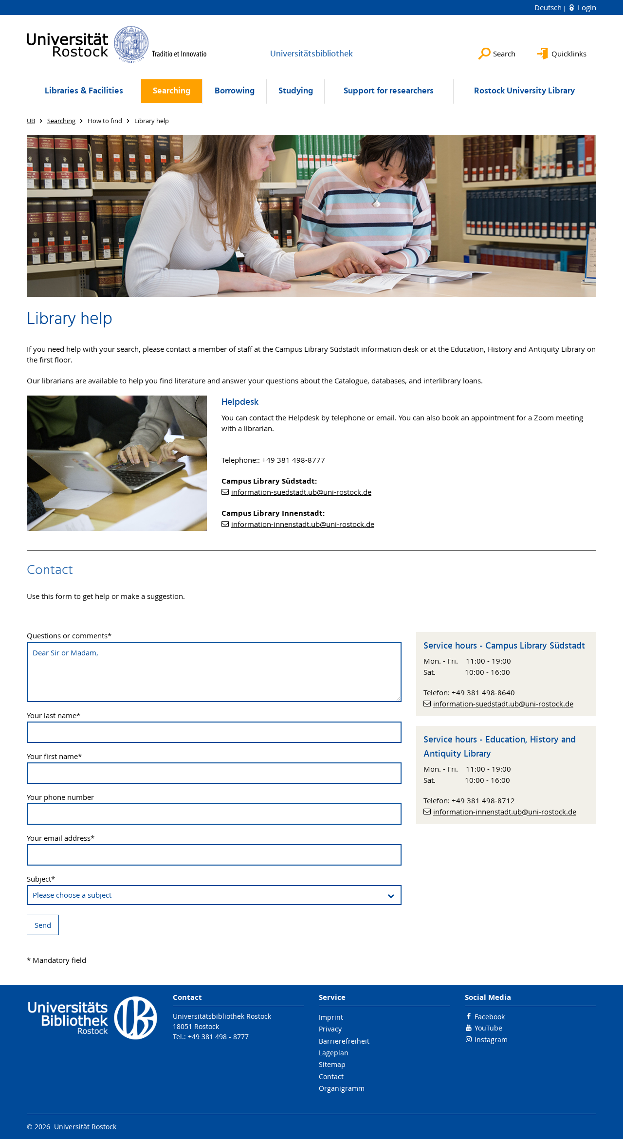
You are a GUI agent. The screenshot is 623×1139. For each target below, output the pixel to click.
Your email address (60, 838)
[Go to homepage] (117, 44)
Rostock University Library (524, 91)
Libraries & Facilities (84, 91)
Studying (295, 91)
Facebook (490, 1016)
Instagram (491, 1039)
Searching (171, 91)
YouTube (488, 1027)
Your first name (54, 756)
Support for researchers (389, 91)
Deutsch (549, 7)
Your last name (53, 715)
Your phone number (60, 797)
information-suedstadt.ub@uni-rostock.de (301, 492)
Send (43, 925)
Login (586, 7)
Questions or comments (69, 635)
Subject (41, 879)
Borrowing (235, 91)
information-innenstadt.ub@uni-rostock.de (302, 524)
